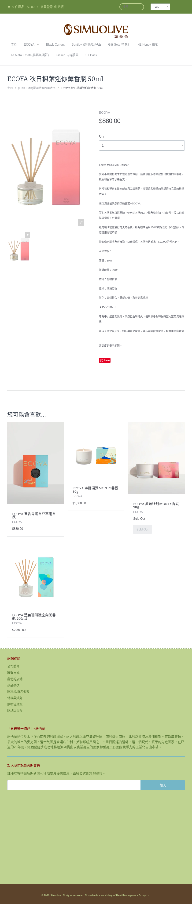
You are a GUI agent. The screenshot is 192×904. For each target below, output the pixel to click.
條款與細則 (14, 698)
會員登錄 (47, 7)
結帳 (61, 7)
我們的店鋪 (14, 679)
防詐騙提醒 (14, 710)
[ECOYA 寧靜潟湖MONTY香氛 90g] (96, 450)
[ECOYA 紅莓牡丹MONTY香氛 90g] (156, 458)
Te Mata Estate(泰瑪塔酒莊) (30, 55)
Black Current (55, 44)
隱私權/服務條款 (18, 691)
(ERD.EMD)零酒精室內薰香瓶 (36, 88)
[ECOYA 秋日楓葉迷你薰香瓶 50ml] (18, 249)
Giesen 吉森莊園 (67, 55)
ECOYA (29, 44)
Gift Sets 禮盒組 (119, 44)
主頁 (14, 44)
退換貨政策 (14, 704)
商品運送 (13, 685)
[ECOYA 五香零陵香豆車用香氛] (35, 463)
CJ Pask (91, 55)
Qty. (102, 136)
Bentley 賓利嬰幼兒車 (86, 44)
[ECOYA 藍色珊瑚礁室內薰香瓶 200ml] (35, 577)
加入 (163, 785)
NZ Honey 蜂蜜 (147, 44)
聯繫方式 (13, 673)
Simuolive (55, 895)
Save (107, 360)
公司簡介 (13, 666)
